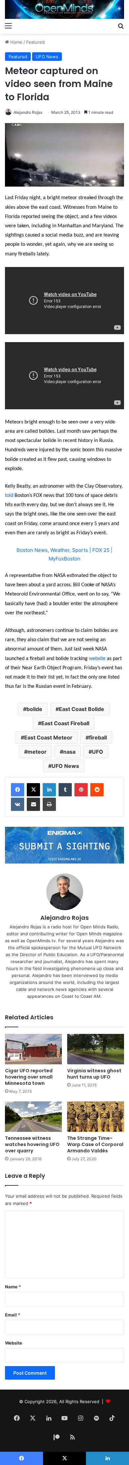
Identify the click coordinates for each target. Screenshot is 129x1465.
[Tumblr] (65, 789)
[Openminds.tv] (64, 9)
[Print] (49, 804)
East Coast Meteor (48, 737)
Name (13, 1286)
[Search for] (120, 25)
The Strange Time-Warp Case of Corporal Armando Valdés (95, 1144)
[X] (33, 789)
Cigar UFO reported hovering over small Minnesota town (29, 1077)
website (97, 658)
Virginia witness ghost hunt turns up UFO (94, 1073)
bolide (34, 709)
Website (13, 1343)
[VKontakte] (17, 804)
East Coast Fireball (65, 723)
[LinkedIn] (49, 789)
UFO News (47, 56)
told (9, 495)
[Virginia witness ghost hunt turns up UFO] (95, 1049)
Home (15, 42)
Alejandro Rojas (28, 112)
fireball (98, 737)
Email (12, 1314)
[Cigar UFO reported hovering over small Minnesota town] (33, 1049)
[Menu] (8, 25)
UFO (97, 751)
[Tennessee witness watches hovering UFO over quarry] (33, 1116)
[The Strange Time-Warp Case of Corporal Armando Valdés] (95, 1116)
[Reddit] (97, 789)
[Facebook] (17, 789)
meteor (37, 751)
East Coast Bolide (81, 709)
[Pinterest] (81, 789)
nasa (69, 751)
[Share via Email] (33, 804)
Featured (35, 42)
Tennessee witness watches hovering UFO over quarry (32, 1144)
